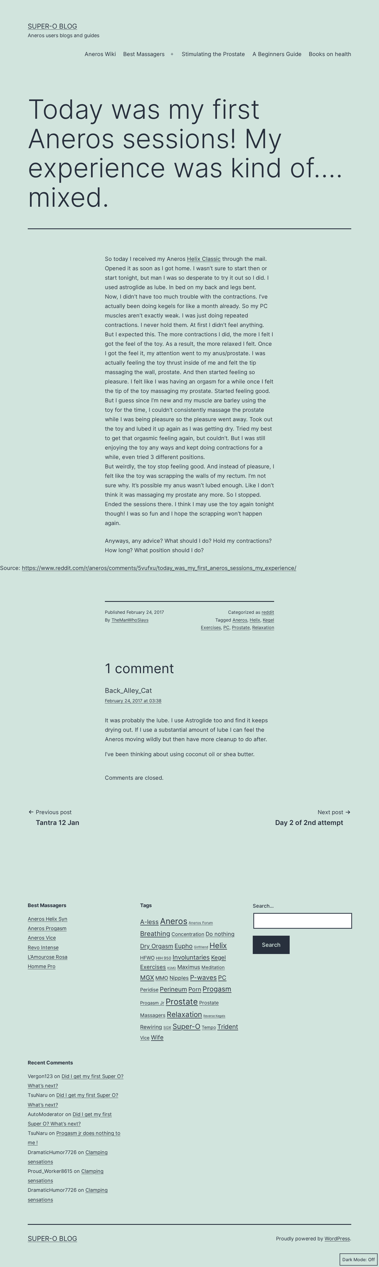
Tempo (209, 1027)
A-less (149, 921)
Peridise (149, 990)
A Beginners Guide (277, 54)
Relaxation (263, 627)
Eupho (184, 946)
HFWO (147, 958)
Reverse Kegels (214, 1016)
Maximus (188, 967)
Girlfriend (201, 947)
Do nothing (220, 934)
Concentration (187, 934)
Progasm (217, 989)
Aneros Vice (42, 938)
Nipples (179, 978)
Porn (194, 989)
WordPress (337, 1238)
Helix (255, 620)
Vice (145, 1038)
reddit (268, 612)
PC (226, 627)
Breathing (155, 934)
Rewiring (151, 1027)
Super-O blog (52, 26)
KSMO (171, 968)
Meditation (213, 967)
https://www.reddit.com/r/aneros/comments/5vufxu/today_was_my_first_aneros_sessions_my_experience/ (159, 568)
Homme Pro (41, 966)
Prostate (241, 627)
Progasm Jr (152, 1003)
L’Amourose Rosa (47, 957)
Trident (227, 1026)
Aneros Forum (201, 923)
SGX (167, 1027)
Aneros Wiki (100, 54)
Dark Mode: (354, 1259)
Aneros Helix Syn (47, 919)
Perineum (173, 989)
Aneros (240, 620)
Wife (157, 1037)
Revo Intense (43, 947)
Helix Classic (204, 259)
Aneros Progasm (47, 928)
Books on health (330, 54)
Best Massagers (144, 54)
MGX (147, 977)
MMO (161, 978)
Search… (263, 906)
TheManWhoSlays (130, 620)
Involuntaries (191, 957)
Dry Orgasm (156, 946)
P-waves (203, 977)
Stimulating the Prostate (213, 54)
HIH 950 (163, 958)
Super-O (186, 1026)
